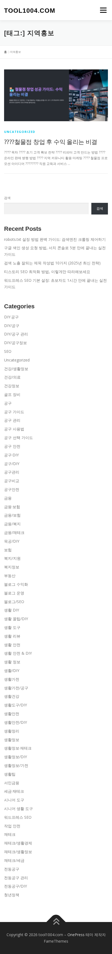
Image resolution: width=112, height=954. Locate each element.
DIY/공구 (11, 325)
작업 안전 (12, 825)
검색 (7, 198)
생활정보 (11, 739)
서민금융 (11, 782)
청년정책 (11, 894)
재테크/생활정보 (18, 851)
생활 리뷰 (12, 636)
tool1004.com (29, 10)
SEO (7, 351)
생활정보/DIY (15, 756)
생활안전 (11, 713)
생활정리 (11, 731)
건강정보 (11, 385)
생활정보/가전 (16, 765)
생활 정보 (12, 661)
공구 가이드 (14, 411)
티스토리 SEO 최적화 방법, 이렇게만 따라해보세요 (47, 271)
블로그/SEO (14, 601)
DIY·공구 (11, 316)
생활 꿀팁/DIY (16, 618)
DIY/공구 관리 (16, 334)
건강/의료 (12, 377)
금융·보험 (12, 506)
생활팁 (9, 774)
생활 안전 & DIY (18, 653)
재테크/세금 (14, 860)
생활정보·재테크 (18, 748)
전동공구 (11, 869)
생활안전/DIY (15, 722)
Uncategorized (19, 132)
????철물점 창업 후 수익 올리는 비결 (50, 141)
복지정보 (11, 566)
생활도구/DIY (15, 705)
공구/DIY (11, 463)
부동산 (9, 575)
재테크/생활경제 (18, 843)
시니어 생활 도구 (18, 808)
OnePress (76, 934)
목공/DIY (11, 541)
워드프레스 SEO (18, 817)
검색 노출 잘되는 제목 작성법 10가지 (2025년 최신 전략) (52, 262)
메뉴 (101, 10)
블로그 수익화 (16, 584)
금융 (8, 498)
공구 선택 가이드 (18, 437)
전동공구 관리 (16, 877)
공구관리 (11, 472)
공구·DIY (11, 454)
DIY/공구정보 (15, 342)
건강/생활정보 (16, 368)
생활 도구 (12, 627)
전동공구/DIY (15, 886)
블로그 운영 (14, 593)
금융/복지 (12, 523)
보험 (8, 549)
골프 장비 (12, 394)
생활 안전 (12, 644)
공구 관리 (12, 420)
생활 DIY (11, 610)
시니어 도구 (14, 799)
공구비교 (11, 480)
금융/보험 (12, 515)
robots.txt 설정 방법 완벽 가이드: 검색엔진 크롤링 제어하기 (55, 239)
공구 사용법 (14, 428)
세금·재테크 (14, 791)
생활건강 (11, 696)
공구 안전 (12, 446)
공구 (8, 403)
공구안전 (11, 489)
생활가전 (11, 679)
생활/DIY (11, 670)
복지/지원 (12, 558)
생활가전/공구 (16, 687)
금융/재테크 (14, 532)
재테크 (9, 834)
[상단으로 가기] (56, 922)
